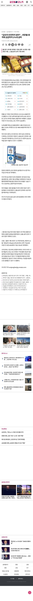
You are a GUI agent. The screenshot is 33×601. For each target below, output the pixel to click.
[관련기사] (4, 273)
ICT (29, 5)
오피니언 (27, 574)
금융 (18, 5)
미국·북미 (16, 32)
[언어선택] (27, 2)
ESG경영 (16, 574)
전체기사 (3, 5)
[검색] (31, 2)
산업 (25, 5)
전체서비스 (20, 578)
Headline (4, 429)
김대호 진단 (4, 537)
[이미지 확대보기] (29, 57)
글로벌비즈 (9, 5)
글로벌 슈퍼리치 (6, 482)
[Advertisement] (16, 18)
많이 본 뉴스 (5, 353)
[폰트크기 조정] (29, 44)
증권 (22, 5)
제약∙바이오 (27, 571)
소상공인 (5, 574)
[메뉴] (2, 2)
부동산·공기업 (5, 571)
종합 (14, 5)
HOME (3, 32)
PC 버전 (12, 578)
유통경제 (16, 571)
